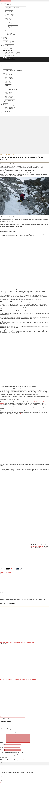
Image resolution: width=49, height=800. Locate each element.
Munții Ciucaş (8, 19)
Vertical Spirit (43, 547)
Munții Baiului (8, 11)
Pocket (13, 569)
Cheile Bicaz (8, 81)
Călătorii (5, 40)
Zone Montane (6, 73)
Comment (3, 742)
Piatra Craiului (9, 33)
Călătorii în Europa (10, 107)
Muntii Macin (8, 30)
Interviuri (7, 111)
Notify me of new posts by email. (10, 755)
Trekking (5, 37)
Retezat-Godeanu (9, 100)
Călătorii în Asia (9, 44)
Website (2, 750)
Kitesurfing (6, 38)
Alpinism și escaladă (8, 4)
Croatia (10, 26)
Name (2, 744)
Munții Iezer (8, 29)
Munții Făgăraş (8, 92)
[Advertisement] (9, 791)
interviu (10, 572)
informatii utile (3, 572)
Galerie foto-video (8, 48)
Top (1, 782)
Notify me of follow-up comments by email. (13, 752)
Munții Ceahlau (9, 15)
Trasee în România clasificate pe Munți (15, 6)
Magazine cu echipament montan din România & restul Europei (17, 642)
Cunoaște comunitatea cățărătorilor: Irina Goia (12, 717)
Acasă (4, 3)
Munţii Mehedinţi (9, 96)
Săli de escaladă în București (12, 52)
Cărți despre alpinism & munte (12, 53)
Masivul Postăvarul (10, 34)
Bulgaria (10, 88)
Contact (5, 57)
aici (21, 413)
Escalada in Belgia (13, 25)
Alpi (9, 22)
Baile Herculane (9, 14)
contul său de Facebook (37, 546)
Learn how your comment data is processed (31, 760)
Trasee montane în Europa (12, 7)
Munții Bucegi (8, 77)
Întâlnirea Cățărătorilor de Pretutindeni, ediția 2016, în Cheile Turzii (18, 679)
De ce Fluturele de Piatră (9, 59)
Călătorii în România (10, 41)
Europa (7, 21)
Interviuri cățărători (10, 55)
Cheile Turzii (8, 18)
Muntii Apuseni (9, 10)
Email (2, 747)
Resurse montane (7, 45)
